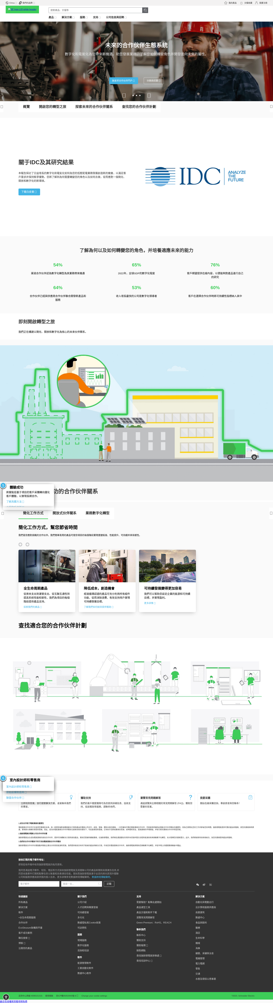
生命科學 (200, 938)
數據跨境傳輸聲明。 (102, 877)
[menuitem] (46, 922)
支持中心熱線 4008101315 (30, 996)
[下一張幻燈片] (149, 95)
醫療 (198, 928)
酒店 (198, 933)
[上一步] (2, 513)
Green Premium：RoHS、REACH (153, 922)
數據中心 (200, 917)
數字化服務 (83, 945)
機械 (198, 943)
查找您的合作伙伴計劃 (139, 107)
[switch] (6, 997)
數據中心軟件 (84, 973)
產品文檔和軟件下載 (146, 912)
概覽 (26, 107)
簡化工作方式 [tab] (33, 513)
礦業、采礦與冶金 (205, 953)
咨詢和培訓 (83, 950)
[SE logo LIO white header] (25, 9)
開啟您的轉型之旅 (52, 107)
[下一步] (270, 513)
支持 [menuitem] (95, 17)
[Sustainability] (225, 877)
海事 (198, 948)
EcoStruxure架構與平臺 (30, 928)
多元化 (80, 917)
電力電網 (200, 963)
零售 (198, 968)
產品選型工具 (143, 907)
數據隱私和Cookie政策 (89, 922)
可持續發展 (83, 912)
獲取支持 (141, 940)
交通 (198, 974)
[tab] (28, 495)
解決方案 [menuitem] (67, 17)
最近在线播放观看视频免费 (13, 1001)
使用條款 (49, 996)
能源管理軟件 (84, 963)
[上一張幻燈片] (124, 95)
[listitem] (198, 885)
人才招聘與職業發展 (87, 907)
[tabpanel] (136, 567)
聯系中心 (141, 935)
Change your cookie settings (94, 996)
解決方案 (23, 907)
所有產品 (23, 902)
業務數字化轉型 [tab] (97, 513)
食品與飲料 (201, 922)
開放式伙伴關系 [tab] (64, 513)
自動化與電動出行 (205, 902)
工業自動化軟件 (85, 968)
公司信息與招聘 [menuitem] (115, 17)
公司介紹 (82, 902)
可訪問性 (82, 928)
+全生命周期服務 (27, 917)
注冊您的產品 (25, 948)
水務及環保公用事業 (206, 979)
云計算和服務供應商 (206, 907)
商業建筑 (200, 912)
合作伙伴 (23, 922)
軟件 (20, 912)
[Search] (145, 10)
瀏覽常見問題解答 (145, 917)
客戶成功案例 (25, 933)
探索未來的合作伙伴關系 (94, 107)
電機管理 (200, 958)
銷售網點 (141, 950)
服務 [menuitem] (82, 17)
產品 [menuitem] (51, 17)
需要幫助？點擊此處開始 (149, 902)
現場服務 (82, 940)
